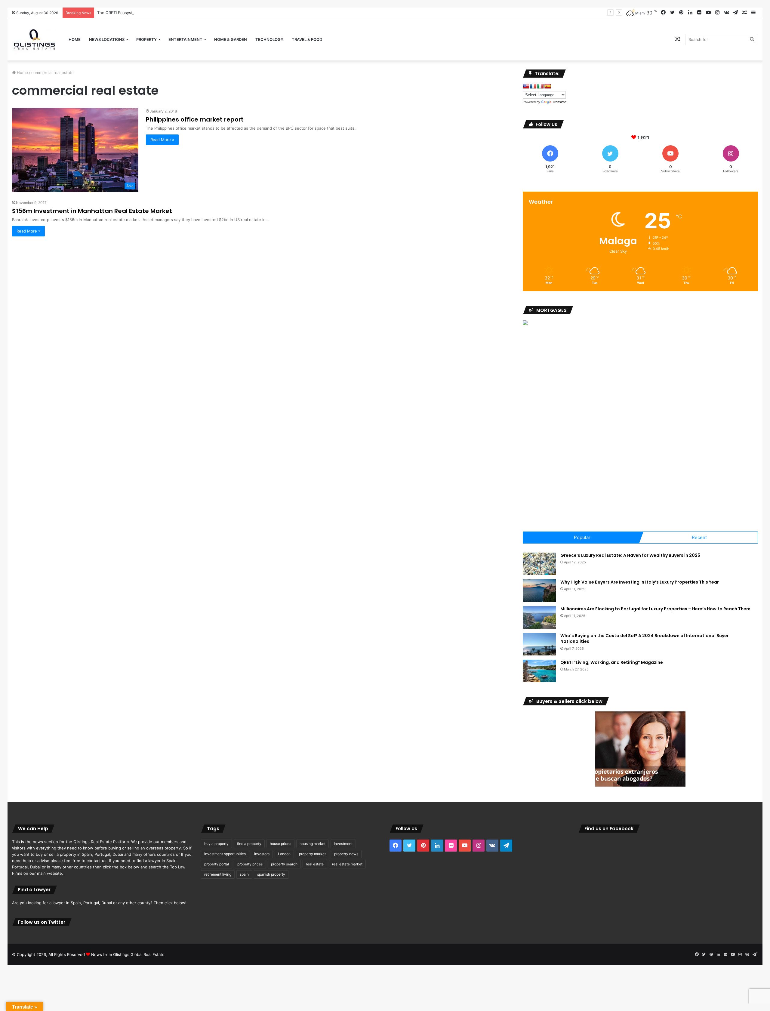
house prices (280, 843)
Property (146, 39)
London (284, 854)
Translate (559, 102)
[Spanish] (547, 86)
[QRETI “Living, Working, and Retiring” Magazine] (539, 671)
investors (262, 854)
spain (244, 874)
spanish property (271, 874)
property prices (250, 864)
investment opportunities (225, 854)
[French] (533, 86)
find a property (249, 843)
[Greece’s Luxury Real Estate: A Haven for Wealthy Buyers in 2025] (539, 564)
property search (284, 864)
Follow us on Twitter (41, 922)
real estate (315, 864)
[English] (526, 86)
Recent (699, 537)
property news (346, 854)
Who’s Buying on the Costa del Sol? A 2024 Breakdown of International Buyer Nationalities (644, 639)
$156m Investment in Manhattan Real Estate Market (92, 211)
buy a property (216, 843)
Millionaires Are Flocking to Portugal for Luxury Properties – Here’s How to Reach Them (655, 609)
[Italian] (540, 86)
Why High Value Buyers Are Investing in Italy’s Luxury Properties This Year (639, 582)
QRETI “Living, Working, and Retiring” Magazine (611, 662)
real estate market (347, 864)
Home (75, 39)
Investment (343, 843)
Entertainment (185, 39)
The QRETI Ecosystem (117, 12)
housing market (312, 843)
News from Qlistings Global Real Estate (128, 954)
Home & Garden (230, 39)
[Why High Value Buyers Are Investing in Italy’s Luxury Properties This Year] (539, 590)
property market (312, 854)
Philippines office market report (195, 119)
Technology (269, 39)
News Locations (107, 39)
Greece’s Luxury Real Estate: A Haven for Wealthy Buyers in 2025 (630, 555)
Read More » (162, 139)
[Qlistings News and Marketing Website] (34, 39)
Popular (582, 537)
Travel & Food (307, 39)
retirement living (217, 874)
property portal (216, 864)
